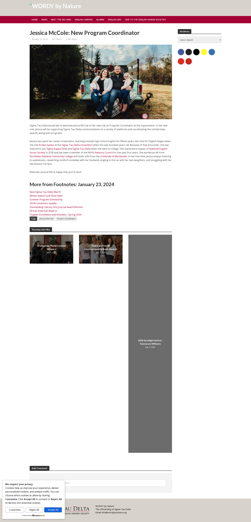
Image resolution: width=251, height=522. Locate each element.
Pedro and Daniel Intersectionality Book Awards (100, 247)
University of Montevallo (113, 156)
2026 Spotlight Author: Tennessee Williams (150, 342)
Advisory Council (104, 152)
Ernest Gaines (46, 145)
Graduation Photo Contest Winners (51, 247)
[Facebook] (181, 52)
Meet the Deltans (61, 19)
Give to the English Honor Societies (145, 19)
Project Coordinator (66, 218)
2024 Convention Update (43, 203)
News (44, 19)
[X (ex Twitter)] (188, 52)
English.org (114, 19)
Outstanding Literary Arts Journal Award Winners (56, 207)
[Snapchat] (204, 52)
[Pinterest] (188, 61)
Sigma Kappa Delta (57, 148)
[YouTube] (181, 61)
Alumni (100, 19)
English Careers (84, 19)
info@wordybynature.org (114, 512)
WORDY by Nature (104, 506)
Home (35, 19)
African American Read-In (43, 210)
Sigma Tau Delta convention (77, 145)
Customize (14, 509)
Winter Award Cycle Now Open (46, 195)
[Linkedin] (212, 52)
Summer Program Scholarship (46, 199)
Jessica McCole (46, 218)
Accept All (53, 509)
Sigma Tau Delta (81, 148)
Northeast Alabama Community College (51, 156)
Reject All (34, 509)
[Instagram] (196, 52)
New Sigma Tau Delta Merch (45, 192)
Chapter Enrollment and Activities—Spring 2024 (55, 214)
